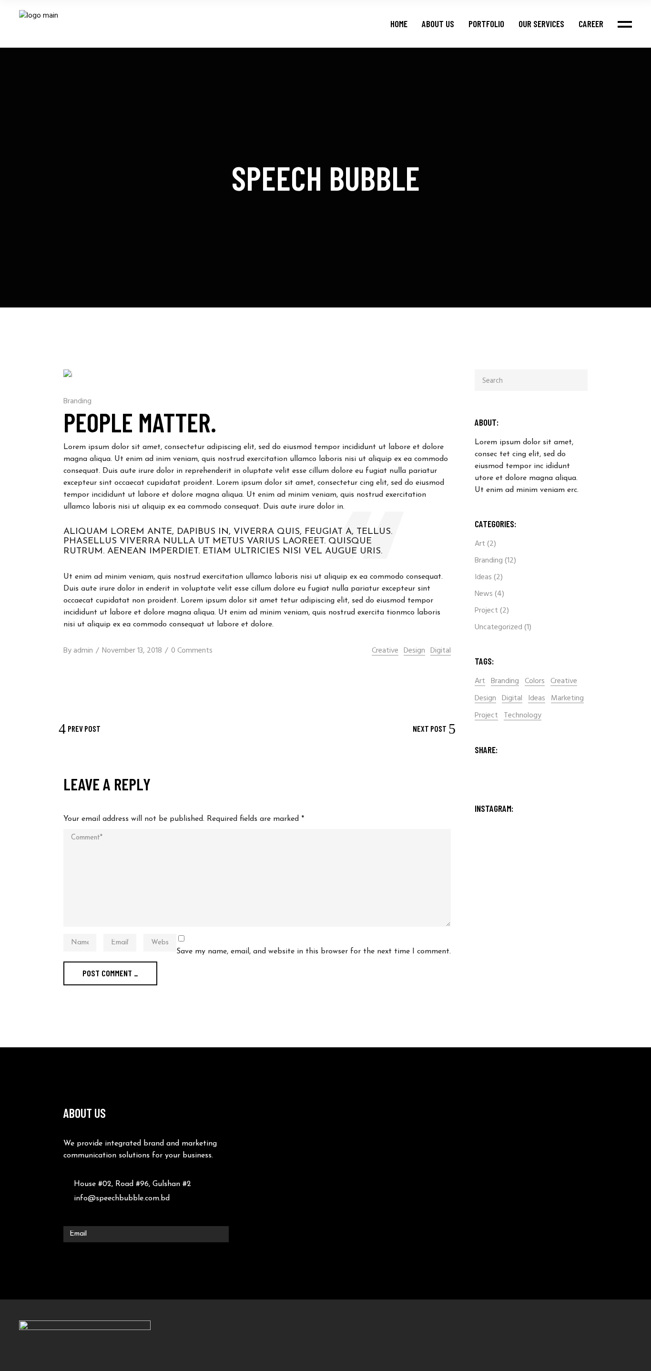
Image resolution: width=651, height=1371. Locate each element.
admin (83, 651)
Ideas (483, 577)
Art (480, 544)
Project (486, 610)
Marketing (567, 699)
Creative (385, 651)
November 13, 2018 (132, 651)
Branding (77, 401)
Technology (522, 716)
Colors (535, 681)
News (484, 594)
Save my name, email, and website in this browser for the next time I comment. (313, 951)
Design (414, 651)
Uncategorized (498, 627)
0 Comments (192, 651)
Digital (440, 651)
